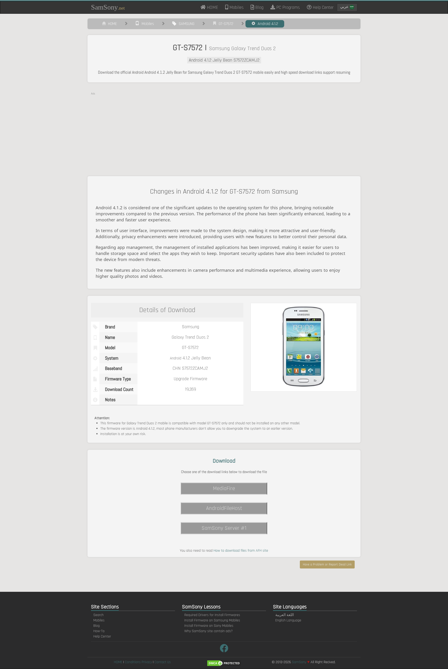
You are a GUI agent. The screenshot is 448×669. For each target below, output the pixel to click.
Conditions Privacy (138, 662)
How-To (99, 631)
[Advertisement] (224, 128)
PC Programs (287, 7)
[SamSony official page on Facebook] (224, 649)
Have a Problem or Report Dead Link (327, 564)
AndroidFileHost (224, 508)
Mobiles (236, 7)
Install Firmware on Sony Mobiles (208, 625)
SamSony (108, 7)
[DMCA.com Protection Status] (224, 663)
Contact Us (162, 662)
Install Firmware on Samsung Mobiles (212, 620)
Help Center (323, 7)
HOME (214, 7)
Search (98, 615)
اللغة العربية (284, 615)
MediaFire (224, 488)
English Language (288, 620)
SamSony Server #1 (224, 528)
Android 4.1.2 (266, 23)
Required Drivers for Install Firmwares (212, 615)
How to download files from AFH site (241, 550)
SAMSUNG (185, 23)
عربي (345, 6)
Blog (258, 7)
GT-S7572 (224, 23)
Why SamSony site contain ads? (208, 631)
